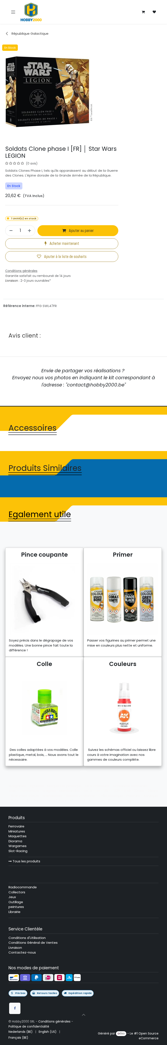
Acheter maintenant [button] (64, 243)
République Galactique (29, 33)
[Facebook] (14, 1008)
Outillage (15, 902)
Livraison (11, 280)
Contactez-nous (22, 952)
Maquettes (17, 836)
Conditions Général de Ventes (33, 942)
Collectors (16, 892)
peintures (16, 906)
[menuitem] (20, 1032)
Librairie (14, 911)
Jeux (12, 897)
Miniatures (16, 831)
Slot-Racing (17, 851)
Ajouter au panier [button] (81, 230)
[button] (83, 1014)
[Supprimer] (10, 230)
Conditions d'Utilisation (27, 937)
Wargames (17, 846)
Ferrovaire (16, 826)
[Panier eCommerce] (143, 12)
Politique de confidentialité (28, 1026)
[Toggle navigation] (13, 12)
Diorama (15, 841)
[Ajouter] (30, 230)
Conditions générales (54, 1021)
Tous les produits (26, 861)
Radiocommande (22, 887)
